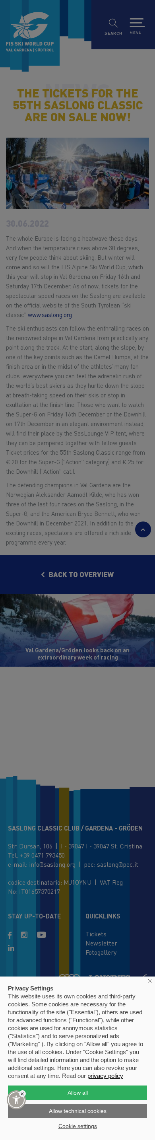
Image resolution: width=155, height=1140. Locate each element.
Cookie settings (77, 1126)
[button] (16, 1099)
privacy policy (105, 1075)
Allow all (78, 1092)
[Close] (22, 1093)
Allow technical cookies (78, 1111)
